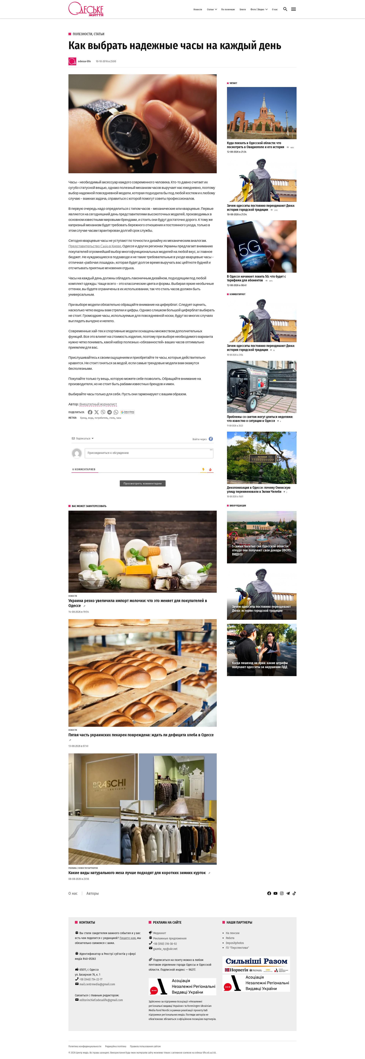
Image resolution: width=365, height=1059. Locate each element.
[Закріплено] (293, 9)
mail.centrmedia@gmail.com (97, 984)
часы (118, 417)
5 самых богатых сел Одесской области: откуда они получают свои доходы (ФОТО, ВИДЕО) (261, 550)
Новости (198, 9)
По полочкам (228, 9)
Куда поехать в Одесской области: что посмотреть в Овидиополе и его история (255, 145)
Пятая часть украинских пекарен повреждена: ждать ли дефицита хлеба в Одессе (141, 734)
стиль (112, 417)
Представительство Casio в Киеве (94, 246)
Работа (230, 938)
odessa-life (84, 61)
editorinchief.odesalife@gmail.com (101, 1000)
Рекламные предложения (169, 938)
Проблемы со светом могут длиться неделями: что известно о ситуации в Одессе (260, 419)
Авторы (92, 893)
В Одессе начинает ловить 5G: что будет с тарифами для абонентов (256, 279)
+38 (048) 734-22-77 (90, 979)
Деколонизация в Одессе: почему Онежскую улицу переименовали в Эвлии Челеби (258, 490)
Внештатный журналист (98, 404)
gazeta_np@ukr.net (165, 949)
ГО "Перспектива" (237, 948)
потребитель (101, 417)
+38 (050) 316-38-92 (165, 944)
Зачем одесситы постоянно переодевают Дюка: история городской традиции (261, 208)
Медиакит (159, 933)
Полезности (82, 34)
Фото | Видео (257, 9)
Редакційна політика (115, 1046)
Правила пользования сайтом (145, 1046)
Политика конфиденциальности (84, 1046)
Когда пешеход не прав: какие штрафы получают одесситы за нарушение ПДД (260, 665)
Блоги (243, 9)
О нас (275, 9)
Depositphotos (235, 943)
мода (90, 417)
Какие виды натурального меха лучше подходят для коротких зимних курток (137, 872)
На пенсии (233, 933)
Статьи (210, 9)
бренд (83, 417)
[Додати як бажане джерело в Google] (127, 412)
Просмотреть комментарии (143, 483)
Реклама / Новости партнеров (83, 868)
